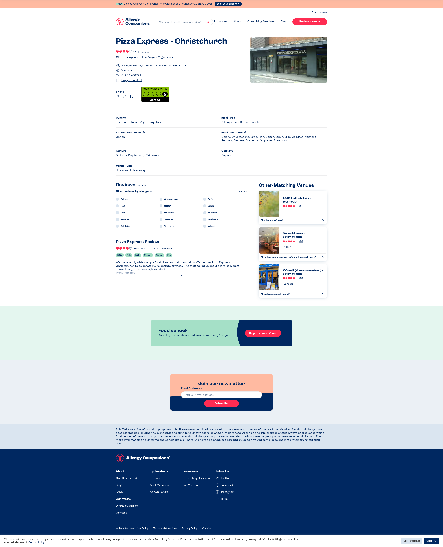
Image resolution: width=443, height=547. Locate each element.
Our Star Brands (127, 478)
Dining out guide (127, 506)
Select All (243, 192)
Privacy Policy (189, 528)
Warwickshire (158, 492)
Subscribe (221, 403)
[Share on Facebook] (117, 96)
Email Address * (191, 388)
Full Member (191, 485)
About (237, 21)
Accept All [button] (431, 541)
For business (319, 12)
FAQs (119, 492)
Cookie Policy (36, 542)
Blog (284, 21)
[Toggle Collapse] (323, 220)
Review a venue (309, 21)
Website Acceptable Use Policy (132, 528)
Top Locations (158, 471)
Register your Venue (263, 333)
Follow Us (222, 471)
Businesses (190, 471)
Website (126, 70)
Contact (121, 513)
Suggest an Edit (131, 80)
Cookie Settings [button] (411, 541)
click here (186, 440)
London (154, 478)
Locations (220, 21)
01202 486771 (131, 75)
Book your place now (228, 4)
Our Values (123, 499)
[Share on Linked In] (131, 96)
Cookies (206, 528)
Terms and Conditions (165, 528)
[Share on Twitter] (124, 96)
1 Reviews (143, 52)
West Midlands (159, 485)
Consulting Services (261, 21)
